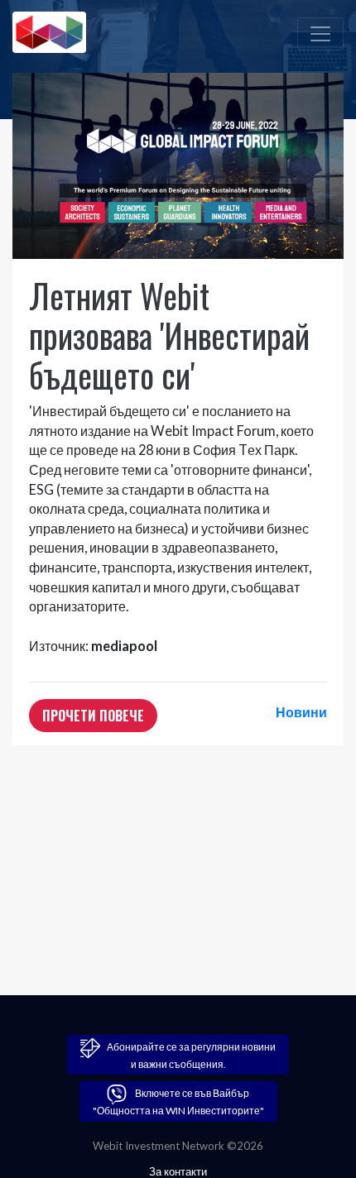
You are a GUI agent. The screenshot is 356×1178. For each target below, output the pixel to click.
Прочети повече (93, 715)
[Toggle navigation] (320, 33)
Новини (301, 712)
